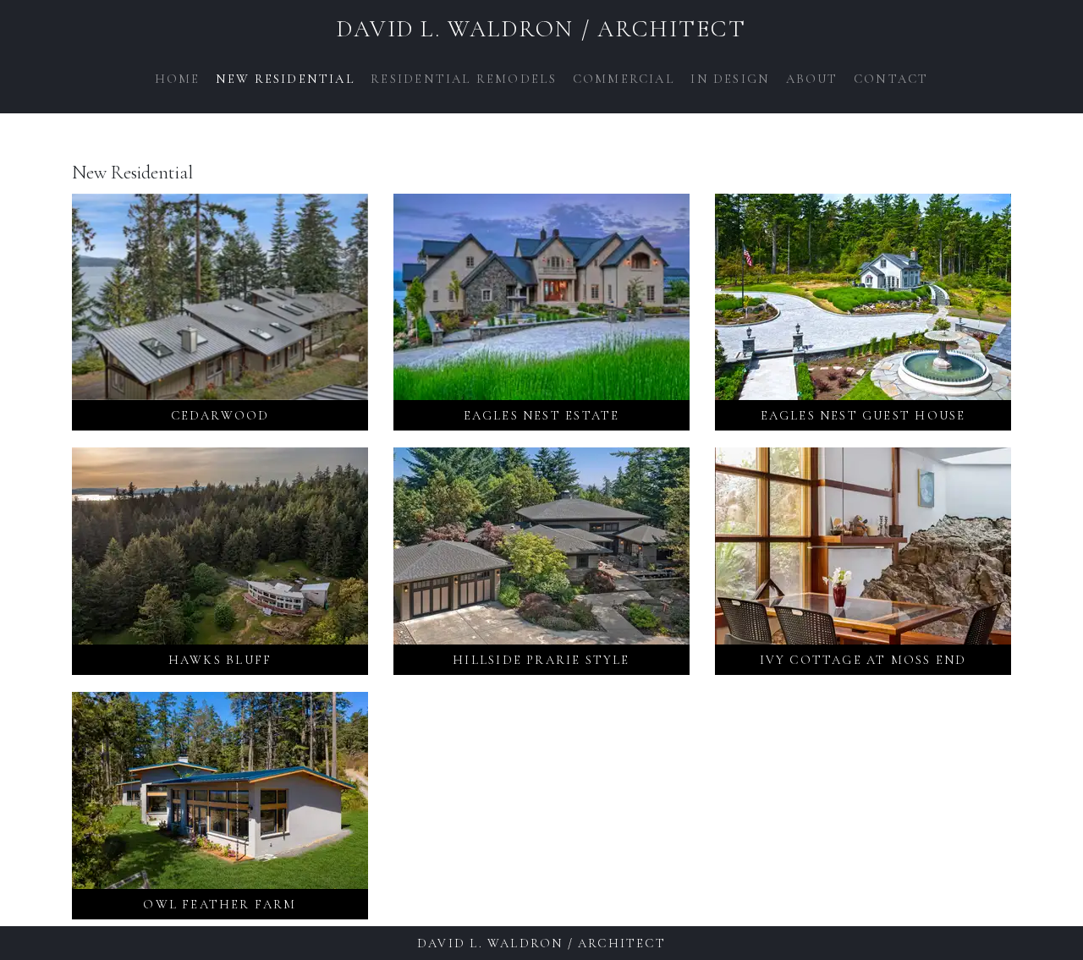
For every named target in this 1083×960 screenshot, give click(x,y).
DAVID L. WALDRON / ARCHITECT (541, 29)
